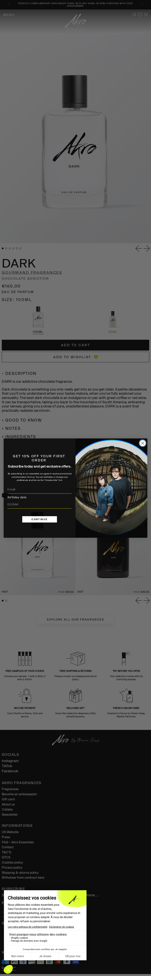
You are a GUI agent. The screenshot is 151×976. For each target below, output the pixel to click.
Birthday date (16, 497)
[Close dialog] (142, 443)
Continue (39, 519)
